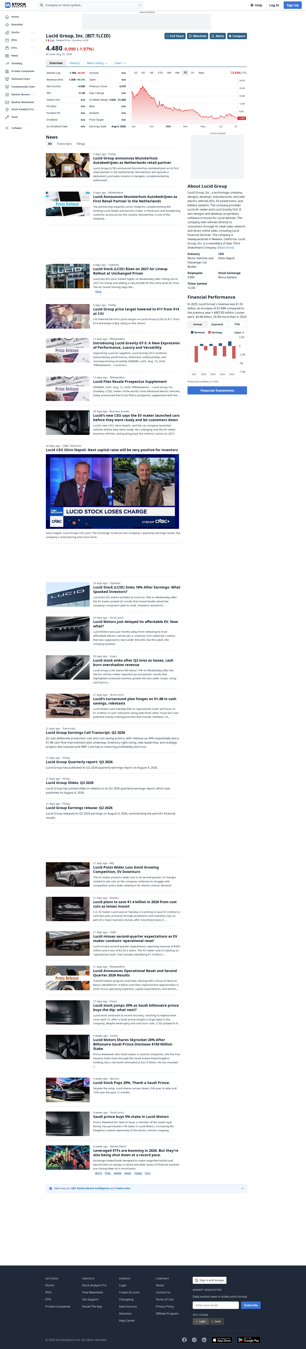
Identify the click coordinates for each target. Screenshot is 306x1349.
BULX (98, 1173)
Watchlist (199, 36)
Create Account (129, 1292)
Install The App (92, 1306)
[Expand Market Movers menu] (33, 94)
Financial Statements (217, 390)
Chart (118, 63)
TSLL (148, 1173)
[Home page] (15, 5)
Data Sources (128, 1306)
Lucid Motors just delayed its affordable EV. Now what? (135, 623)
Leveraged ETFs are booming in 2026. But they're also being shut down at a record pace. (135, 1152)
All (50, 144)
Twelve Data (122, 1188)
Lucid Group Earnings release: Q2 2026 (79, 807)
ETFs (48, 1299)
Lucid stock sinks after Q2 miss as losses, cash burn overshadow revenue (133, 662)
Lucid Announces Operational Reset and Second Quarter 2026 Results (135, 972)
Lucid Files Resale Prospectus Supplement (130, 381)
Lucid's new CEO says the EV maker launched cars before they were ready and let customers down (136, 417)
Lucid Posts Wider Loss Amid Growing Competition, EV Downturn (126, 869)
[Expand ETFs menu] (33, 48)
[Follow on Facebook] (184, 1340)
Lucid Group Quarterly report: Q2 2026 (79, 761)
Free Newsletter (92, 1292)
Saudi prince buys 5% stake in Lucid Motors (131, 1116)
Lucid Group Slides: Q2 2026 (70, 782)
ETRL (108, 1173)
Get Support (90, 1299)
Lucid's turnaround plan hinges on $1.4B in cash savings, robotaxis (134, 701)
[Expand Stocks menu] (33, 32)
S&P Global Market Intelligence (90, 1188)
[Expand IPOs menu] (33, 40)
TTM (237, 324)
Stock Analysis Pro (94, 1285)
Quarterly (217, 324)
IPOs (48, 1292)
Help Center (127, 1321)
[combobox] (91, 5)
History (75, 63)
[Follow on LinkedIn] (204, 1340)
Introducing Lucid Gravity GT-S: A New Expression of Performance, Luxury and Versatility (136, 345)
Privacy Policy (165, 1306)
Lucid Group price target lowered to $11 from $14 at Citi (136, 311)
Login (122, 1285)
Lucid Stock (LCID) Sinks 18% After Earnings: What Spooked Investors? (136, 589)
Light (202, 1321)
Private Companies (57, 1306)
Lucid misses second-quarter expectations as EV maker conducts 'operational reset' (135, 938)
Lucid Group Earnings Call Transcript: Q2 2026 (85, 732)
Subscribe (251, 1305)
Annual (197, 324)
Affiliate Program (167, 1313)
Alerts (220, 36)
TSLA (98, 291)
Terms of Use (165, 1299)
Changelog (126, 1299)
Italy (52, 40)
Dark (218, 1321)
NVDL (127, 1173)
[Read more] (225, 247)
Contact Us (163, 1292)
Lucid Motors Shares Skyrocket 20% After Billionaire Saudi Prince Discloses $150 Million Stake (132, 1044)
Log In (274, 5)
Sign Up (293, 5)
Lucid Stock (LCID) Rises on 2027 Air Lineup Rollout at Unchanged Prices (130, 271)
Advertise (125, 1313)
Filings (81, 144)
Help (258, 5)
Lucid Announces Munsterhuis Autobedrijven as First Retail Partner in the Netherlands (135, 198)
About (160, 1285)
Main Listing (95, 63)
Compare (239, 36)
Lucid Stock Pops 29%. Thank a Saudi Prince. (131, 1082)
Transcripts (64, 144)
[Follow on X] (194, 1340)
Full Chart (177, 36)
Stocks (49, 1285)
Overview (56, 63)
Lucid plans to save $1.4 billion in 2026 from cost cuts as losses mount (135, 904)
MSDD (117, 1173)
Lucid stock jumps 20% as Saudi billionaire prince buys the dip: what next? (136, 1007)
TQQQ (138, 1173)
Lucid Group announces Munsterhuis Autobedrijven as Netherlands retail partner (132, 160)
